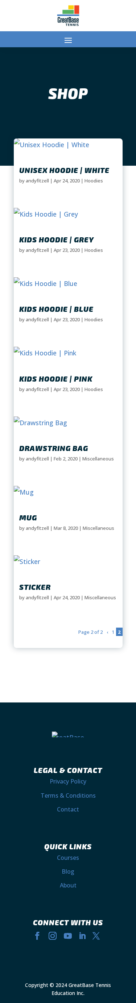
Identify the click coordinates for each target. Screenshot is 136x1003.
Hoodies (94, 180)
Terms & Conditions (68, 795)
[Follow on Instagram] (53, 936)
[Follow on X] (96, 936)
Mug (28, 517)
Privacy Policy (68, 781)
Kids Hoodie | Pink (55, 378)
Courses (68, 858)
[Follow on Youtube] (68, 936)
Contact (68, 809)
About (68, 885)
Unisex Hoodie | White (64, 170)
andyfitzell (37, 180)
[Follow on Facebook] (37, 936)
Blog (68, 871)
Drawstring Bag (53, 448)
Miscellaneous (98, 458)
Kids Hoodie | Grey (56, 239)
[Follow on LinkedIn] (82, 936)
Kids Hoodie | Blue (56, 309)
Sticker (35, 587)
